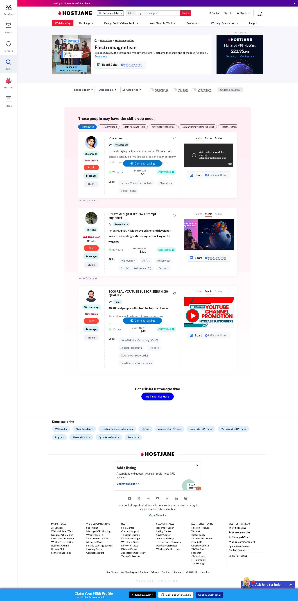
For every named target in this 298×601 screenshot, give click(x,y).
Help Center (127, 527)
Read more (101, 56)
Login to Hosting (238, 555)
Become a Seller (165, 527)
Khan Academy (84, 428)
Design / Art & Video (62, 535)
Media (208, 138)
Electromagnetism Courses (117, 428)
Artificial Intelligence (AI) (136, 268)
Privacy (155, 572)
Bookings (84, 23)
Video (199, 138)
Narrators (166, 183)
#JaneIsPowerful (157, 580)
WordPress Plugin (130, 538)
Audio (218, 138)
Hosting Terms (94, 549)
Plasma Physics (81, 437)
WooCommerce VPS (97, 538)
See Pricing (92, 527)
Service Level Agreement (99, 545)
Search (185, 12)
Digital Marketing (131, 347)
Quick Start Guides (239, 546)
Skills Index (106, 40)
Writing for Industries (162, 126)
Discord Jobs (198, 556)
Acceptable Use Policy (133, 552)
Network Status (129, 545)
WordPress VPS (94, 535)
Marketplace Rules (61, 552)
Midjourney (128, 260)
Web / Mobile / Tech (161, 23)
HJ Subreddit (198, 560)
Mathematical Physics (233, 428)
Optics (145, 428)
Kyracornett (91, 200)
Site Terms (112, 572)
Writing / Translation (223, 23)
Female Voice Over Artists (136, 183)
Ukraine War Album (201, 538)
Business (192, 23)
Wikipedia (61, 428)
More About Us (157, 515)
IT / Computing (109, 126)
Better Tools (198, 535)
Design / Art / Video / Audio (119, 23)
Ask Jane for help (268, 584)
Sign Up (228, 12)
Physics (59, 437)
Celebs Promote (200, 545)
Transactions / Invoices (168, 542)
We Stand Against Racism (134, 572)
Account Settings (165, 538)
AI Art (146, 260)
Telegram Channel (130, 535)
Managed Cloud (94, 542)
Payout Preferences (166, 545)
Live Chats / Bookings (62, 538)
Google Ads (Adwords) (134, 355)
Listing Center (163, 531)
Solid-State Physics (201, 428)
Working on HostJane (168, 549)
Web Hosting (62, 23)
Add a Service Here (157, 396)
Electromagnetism (124, 40)
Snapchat (196, 552)
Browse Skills (58, 549)
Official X (196, 542)
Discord (163, 268)
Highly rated (87, 126)
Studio (91, 184)
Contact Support (95, 552)
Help (252, 23)
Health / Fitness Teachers (234, 126)
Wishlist (195, 531)
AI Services (164, 260)
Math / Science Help (134, 126)
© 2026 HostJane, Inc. (198, 572)
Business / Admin (60, 545)
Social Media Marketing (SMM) (139, 340)
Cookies (166, 572)
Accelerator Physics (169, 428)
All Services (57, 527)
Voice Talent (128, 190)
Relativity (133, 437)
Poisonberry (91, 278)
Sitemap (178, 572)
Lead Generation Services (136, 363)
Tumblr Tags (198, 563)
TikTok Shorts (199, 549)
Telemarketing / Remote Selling (197, 126)
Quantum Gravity (109, 437)
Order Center (163, 535)
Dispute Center (129, 549)
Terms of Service (130, 556)
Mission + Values (200, 527)
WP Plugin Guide (130, 542)
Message (91, 175)
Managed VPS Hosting (98, 531)
